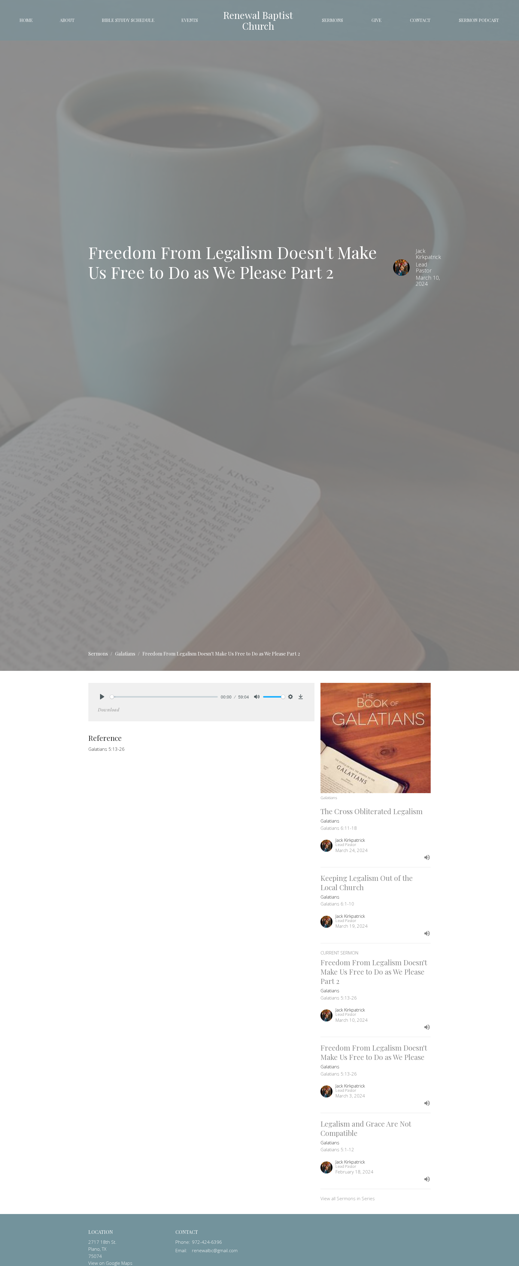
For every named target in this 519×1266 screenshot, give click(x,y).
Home (26, 20)
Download (109, 710)
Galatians (125, 653)
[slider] (164, 697)
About (67, 20)
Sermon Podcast (479, 20)
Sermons (332, 20)
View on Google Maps (110, 1263)
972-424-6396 (207, 1242)
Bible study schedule (128, 20)
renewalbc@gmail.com (215, 1250)
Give (376, 20)
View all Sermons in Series (347, 1198)
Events (189, 20)
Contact (420, 20)
